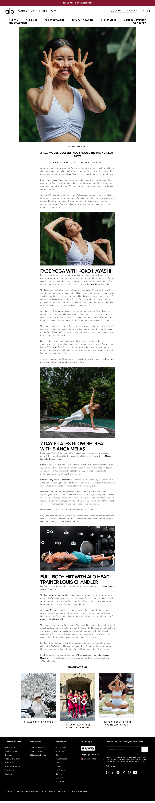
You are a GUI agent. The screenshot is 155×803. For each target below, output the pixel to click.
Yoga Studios (61, 759)
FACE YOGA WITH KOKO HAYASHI (75, 271)
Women (22, 11)
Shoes (43, 11)
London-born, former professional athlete (62, 595)
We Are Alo (139, 23)
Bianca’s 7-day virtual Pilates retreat (56, 480)
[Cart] (148, 11)
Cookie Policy (63, 791)
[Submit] (145, 749)
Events (58, 766)
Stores (58, 762)
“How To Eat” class (60, 347)
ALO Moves (60, 778)
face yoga (66, 281)
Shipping (9, 755)
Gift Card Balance (12, 766)
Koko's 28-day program (55, 311)
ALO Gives (60, 781)
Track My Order (11, 751)
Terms (44, 791)
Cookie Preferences (79, 791)
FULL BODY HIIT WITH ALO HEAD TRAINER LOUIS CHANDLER (74, 579)
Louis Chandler (49, 589)
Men (33, 11)
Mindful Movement (77, 146)
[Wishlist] (142, 11)
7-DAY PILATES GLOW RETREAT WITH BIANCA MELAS (72, 446)
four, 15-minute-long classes (57, 610)
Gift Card (9, 762)
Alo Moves (73, 174)
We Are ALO (60, 751)
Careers (58, 774)
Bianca (43, 465)
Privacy (52, 791)
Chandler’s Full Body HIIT (51, 619)
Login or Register (37, 747)
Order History (36, 751)
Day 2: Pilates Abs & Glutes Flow (78, 510)
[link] (126, 11)
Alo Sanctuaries (54, 20)
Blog (57, 755)
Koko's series (46, 341)
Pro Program (60, 770)
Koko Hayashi (91, 284)
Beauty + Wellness (83, 20)
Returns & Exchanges (14, 759)
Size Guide (9, 770)
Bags (54, 11)
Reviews (8, 774)
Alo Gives (31, 20)
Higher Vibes (108, 20)
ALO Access (60, 747)
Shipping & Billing (38, 755)
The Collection (18, 23)
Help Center (10, 747)
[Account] (112, 11)
